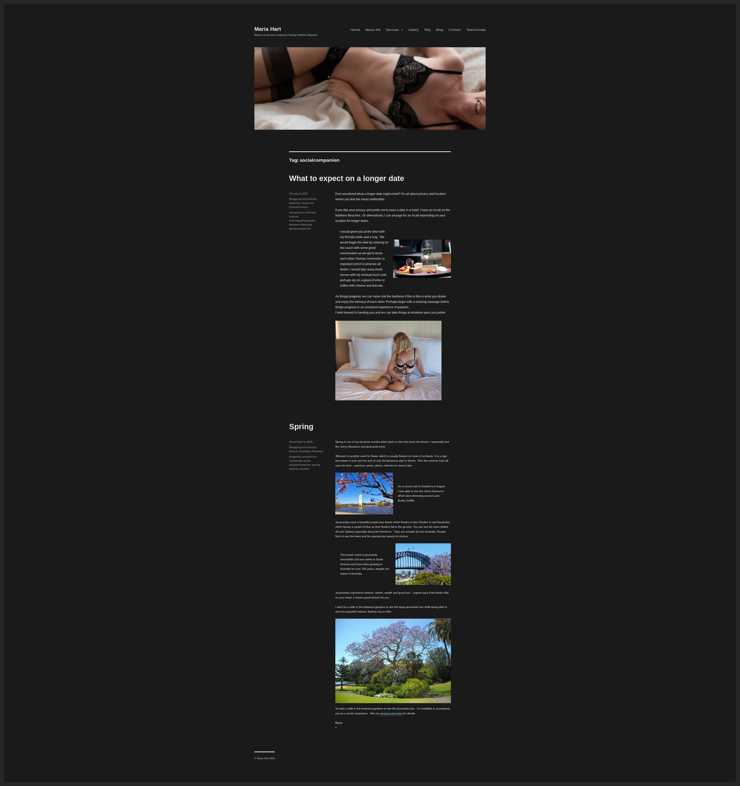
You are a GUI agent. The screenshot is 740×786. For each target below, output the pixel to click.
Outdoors (305, 451)
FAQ (427, 30)
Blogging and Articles (302, 198)
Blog (439, 30)
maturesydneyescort (302, 220)
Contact (454, 30)
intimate (310, 212)
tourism (304, 468)
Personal (317, 451)
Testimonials (476, 30)
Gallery (413, 30)
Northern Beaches (300, 224)
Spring (301, 426)
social (306, 460)
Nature (293, 451)
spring (316, 464)
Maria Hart (267, 29)
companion (296, 212)
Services (392, 30)
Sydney (293, 468)
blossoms (295, 456)
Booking (294, 202)
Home (355, 30)
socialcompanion (300, 228)
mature (294, 216)
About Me (373, 30)
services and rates (391, 713)
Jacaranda (295, 460)
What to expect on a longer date (346, 178)
